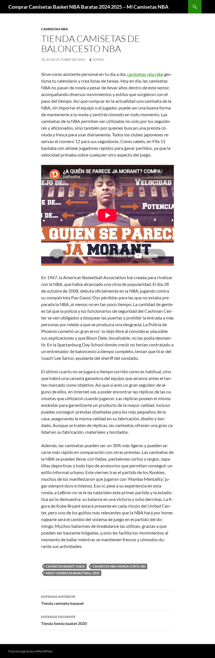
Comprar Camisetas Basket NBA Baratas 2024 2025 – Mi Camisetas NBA (88, 7)
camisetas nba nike (145, 74)
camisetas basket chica (65, 566)
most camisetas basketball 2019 (72, 573)
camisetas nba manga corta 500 (119, 566)
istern (98, 59)
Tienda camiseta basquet (62, 600)
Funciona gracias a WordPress (30, 651)
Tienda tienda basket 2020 (64, 620)
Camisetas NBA (54, 29)
